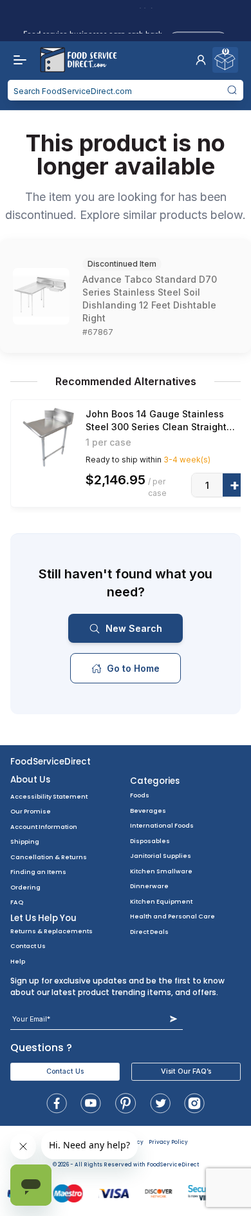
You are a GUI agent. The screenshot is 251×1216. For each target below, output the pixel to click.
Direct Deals (149, 931)
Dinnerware (149, 886)
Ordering (25, 887)
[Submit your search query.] (232, 90)
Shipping (24, 841)
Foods (139, 795)
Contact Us (28, 946)
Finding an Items (38, 872)
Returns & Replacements (51, 931)
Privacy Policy (168, 1142)
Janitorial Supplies (160, 855)
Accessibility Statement (49, 796)
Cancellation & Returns (48, 857)
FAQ (16, 902)
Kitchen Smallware (161, 871)
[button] (200, 59)
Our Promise (30, 811)
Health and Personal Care (172, 916)
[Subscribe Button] (173, 1019)
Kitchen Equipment (161, 901)
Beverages (148, 810)
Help (17, 961)
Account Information (43, 826)
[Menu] (17, 59)
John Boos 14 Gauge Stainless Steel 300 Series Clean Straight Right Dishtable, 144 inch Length (159, 420)
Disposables (150, 841)
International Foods (162, 825)
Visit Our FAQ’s (186, 1071)
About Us (30, 780)
